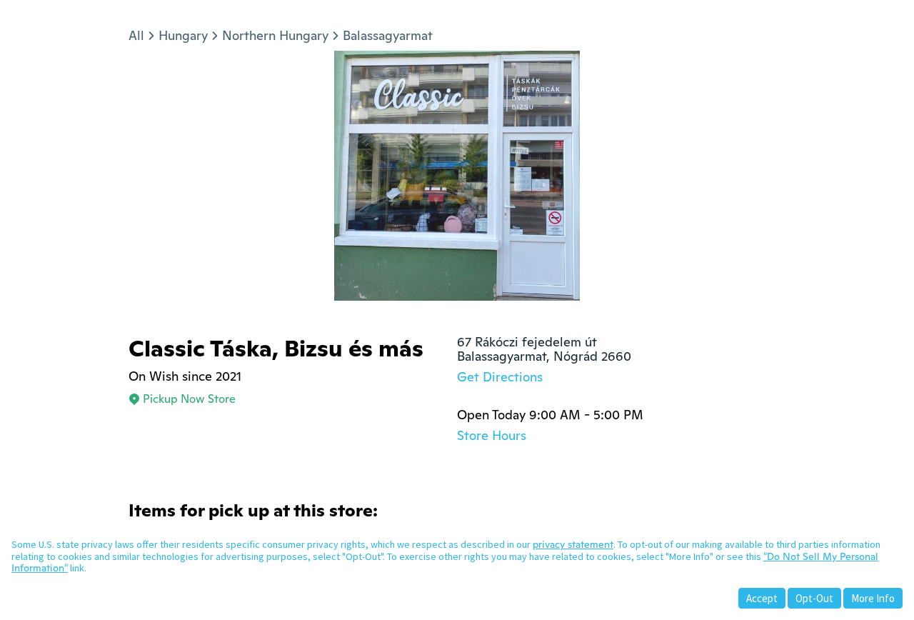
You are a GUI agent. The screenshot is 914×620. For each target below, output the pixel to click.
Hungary (183, 35)
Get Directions (500, 377)
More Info (873, 598)
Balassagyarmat (388, 35)
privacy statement (573, 544)
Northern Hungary (275, 35)
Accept (762, 598)
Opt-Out (814, 598)
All (136, 35)
